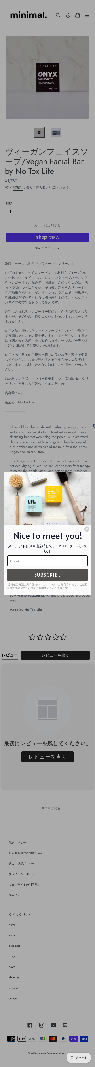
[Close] (86, 529)
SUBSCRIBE (47, 575)
